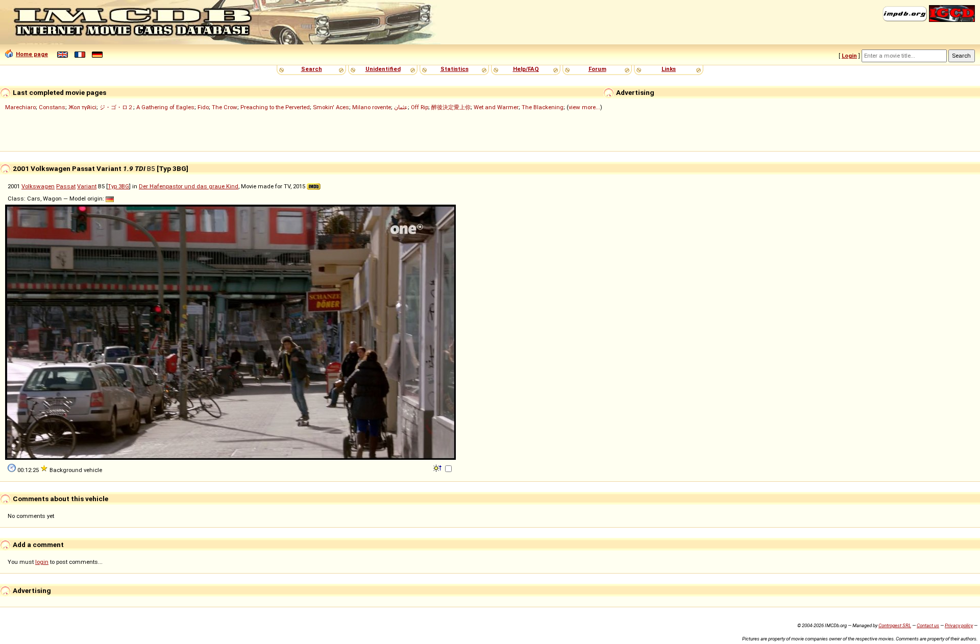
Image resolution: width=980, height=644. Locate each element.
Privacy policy (959, 625)
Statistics (454, 68)
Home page (32, 54)
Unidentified (383, 68)
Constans (52, 107)
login (41, 561)
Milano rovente (371, 107)
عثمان (401, 107)
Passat (66, 186)
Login (849, 55)
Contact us (928, 625)
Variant (86, 186)
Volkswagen (38, 186)
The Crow (224, 107)
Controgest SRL (894, 625)
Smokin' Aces (331, 107)
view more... (584, 107)
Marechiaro (20, 107)
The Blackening (543, 107)
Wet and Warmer (496, 107)
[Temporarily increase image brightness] (438, 467)
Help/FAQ (526, 68)
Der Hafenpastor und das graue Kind (188, 186)
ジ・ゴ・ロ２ (116, 107)
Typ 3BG (118, 186)
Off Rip (419, 107)
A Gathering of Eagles (165, 107)
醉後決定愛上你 (451, 107)
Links (669, 68)
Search (311, 68)
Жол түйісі (82, 107)
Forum (597, 68)
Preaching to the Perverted (275, 107)
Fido (203, 107)
